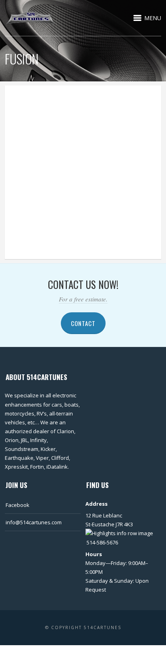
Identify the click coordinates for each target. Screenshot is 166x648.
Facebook (17, 505)
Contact (83, 323)
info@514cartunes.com (34, 522)
